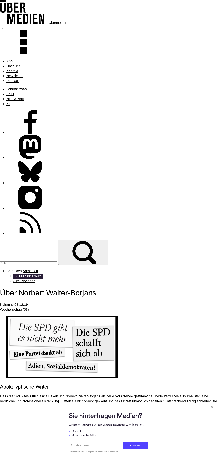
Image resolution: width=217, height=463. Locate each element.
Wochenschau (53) (14, 309)
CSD (10, 94)
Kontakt (12, 71)
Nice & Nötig (16, 99)
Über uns (13, 66)
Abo (9, 61)
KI (8, 104)
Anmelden (30, 271)
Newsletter (14, 76)
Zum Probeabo (24, 281)
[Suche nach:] (29, 263)
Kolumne (7, 305)
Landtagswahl (16, 89)
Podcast (12, 81)
